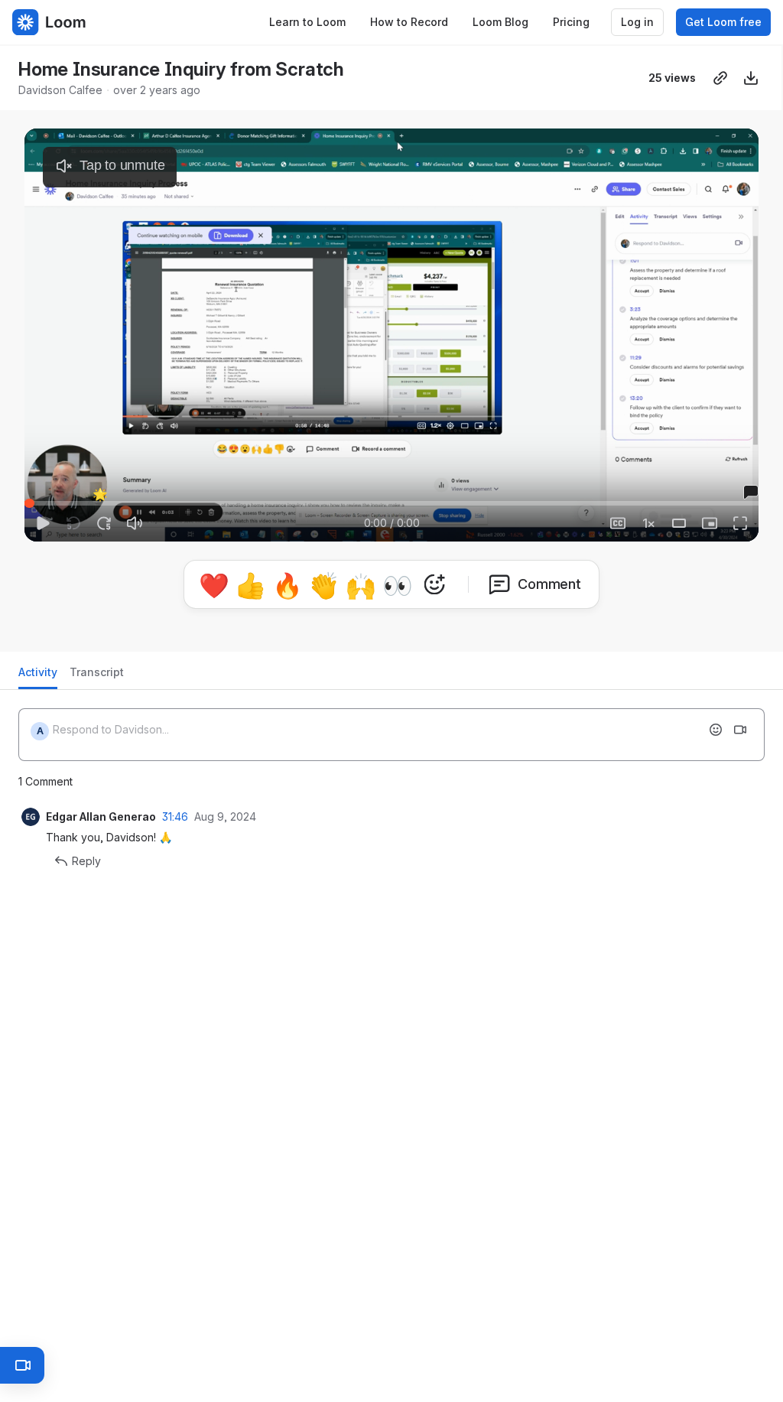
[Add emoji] (715, 729)
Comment (549, 584)
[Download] (751, 78)
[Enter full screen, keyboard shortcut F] (740, 523)
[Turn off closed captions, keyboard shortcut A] (587, 523)
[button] (99, 494)
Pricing (571, 21)
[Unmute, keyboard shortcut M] (134, 523)
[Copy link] (720, 78)
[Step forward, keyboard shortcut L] (104, 523)
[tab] (37, 676)
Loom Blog (500, 21)
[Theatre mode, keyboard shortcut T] (679, 523)
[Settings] (648, 523)
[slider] (391, 503)
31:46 (175, 816)
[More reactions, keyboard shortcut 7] (434, 584)
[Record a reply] (740, 729)
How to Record (409, 21)
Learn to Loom (307, 21)
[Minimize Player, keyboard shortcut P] (709, 523)
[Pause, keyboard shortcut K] (43, 523)
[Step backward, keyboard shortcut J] (73, 523)
